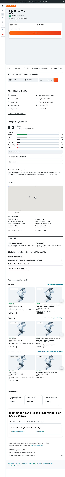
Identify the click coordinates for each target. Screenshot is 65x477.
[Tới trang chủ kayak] (11, 6)
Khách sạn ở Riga (40, 431)
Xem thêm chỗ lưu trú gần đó (55, 284)
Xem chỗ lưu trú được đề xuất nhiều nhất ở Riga (50, 351)
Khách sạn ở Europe (26, 463)
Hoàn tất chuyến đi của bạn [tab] (17, 421)
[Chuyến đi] (3, 29)
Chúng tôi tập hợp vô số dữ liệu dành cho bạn (22, 452)
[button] (63, 1)
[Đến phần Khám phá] (3, 21)
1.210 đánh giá (20, 15)
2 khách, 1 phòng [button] (14, 29)
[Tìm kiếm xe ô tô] (3, 17)
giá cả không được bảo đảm (37, 445)
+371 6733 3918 (13, 20)
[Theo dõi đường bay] (3, 25)
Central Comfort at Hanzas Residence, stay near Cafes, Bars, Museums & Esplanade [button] (48, 305)
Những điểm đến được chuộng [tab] (35, 421)
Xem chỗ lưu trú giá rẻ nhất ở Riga (54, 318)
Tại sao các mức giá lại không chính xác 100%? (22, 455)
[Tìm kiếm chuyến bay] (3, 10)
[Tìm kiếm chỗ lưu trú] (3, 14)
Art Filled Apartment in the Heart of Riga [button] (46, 372)
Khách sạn (18, 463)
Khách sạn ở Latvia (37, 463)
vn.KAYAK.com (11, 463)
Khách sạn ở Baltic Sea (47, 463)
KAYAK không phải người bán (17, 450)
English (45, 1)
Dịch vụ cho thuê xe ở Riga (17, 431)
